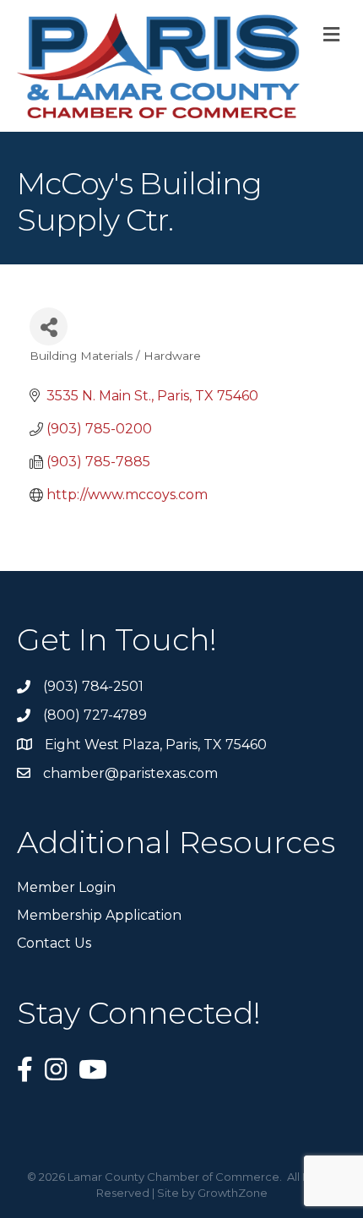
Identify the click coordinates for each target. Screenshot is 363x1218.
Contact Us (54, 943)
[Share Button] (49, 326)
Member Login (66, 887)
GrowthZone (233, 1192)
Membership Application (99, 915)
